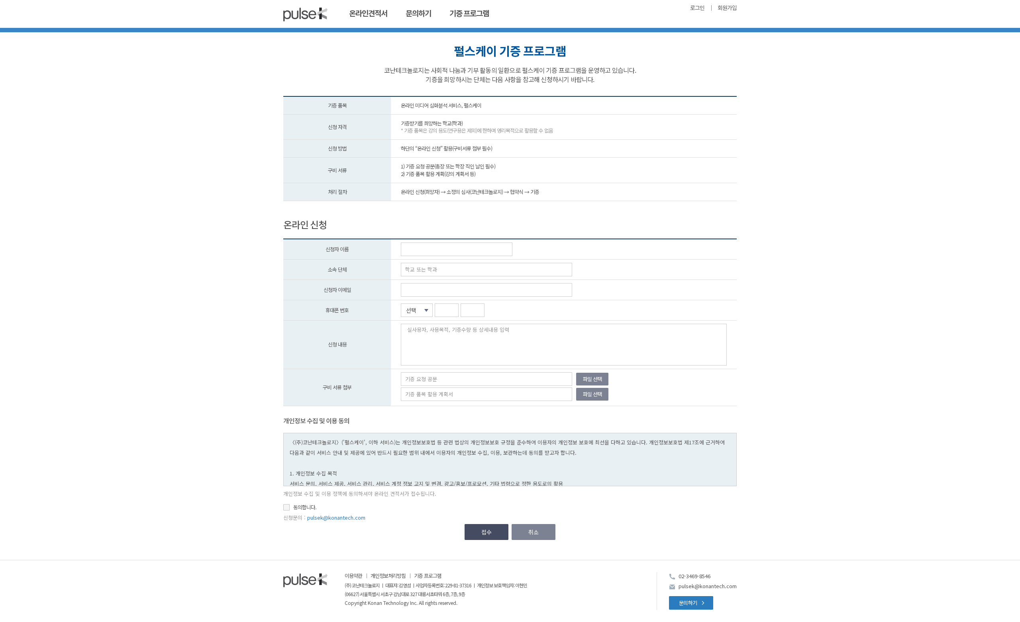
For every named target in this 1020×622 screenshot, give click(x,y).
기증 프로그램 (469, 13)
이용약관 (353, 575)
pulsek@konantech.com (336, 517)
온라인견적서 (368, 13)
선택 (411, 310)
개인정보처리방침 (388, 575)
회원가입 (727, 8)
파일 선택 (592, 379)
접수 (486, 532)
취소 (533, 532)
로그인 (697, 8)
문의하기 (418, 13)
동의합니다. (304, 507)
